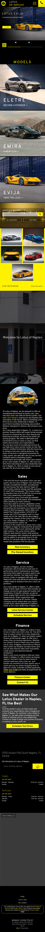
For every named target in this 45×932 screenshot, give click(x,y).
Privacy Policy (18, 908)
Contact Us (22, 682)
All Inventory (12, 220)
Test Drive (33, 220)
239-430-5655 (6, 779)
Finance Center (22, 677)
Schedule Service (23, 615)
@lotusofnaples (37, 286)
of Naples (16, 3)
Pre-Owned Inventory (22, 552)
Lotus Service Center (22, 610)
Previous (16, 42)
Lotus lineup (11, 417)
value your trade (10, 670)
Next (29, 42)
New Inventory (22, 547)
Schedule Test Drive (22, 726)
